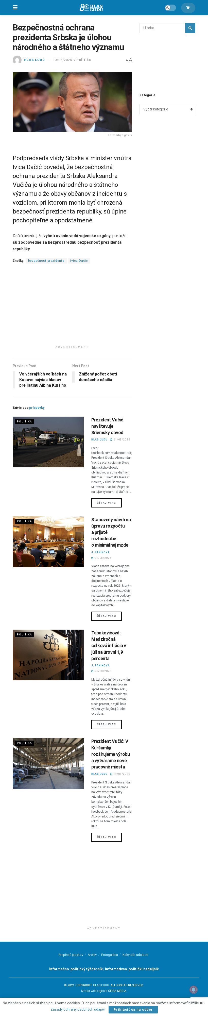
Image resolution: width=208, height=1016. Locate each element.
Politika (83, 60)
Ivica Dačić (79, 261)
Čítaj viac (109, 502)
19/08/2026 (121, 774)
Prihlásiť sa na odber (133, 1009)
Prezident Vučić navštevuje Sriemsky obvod (107, 426)
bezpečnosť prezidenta (46, 261)
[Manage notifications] (193, 990)
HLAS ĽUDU (34, 60)
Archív (92, 955)
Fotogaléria (109, 955)
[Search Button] (190, 28)
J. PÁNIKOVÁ (100, 552)
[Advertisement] (72, 307)
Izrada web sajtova (94, 991)
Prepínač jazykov (71, 955)
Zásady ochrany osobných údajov (77, 1009)
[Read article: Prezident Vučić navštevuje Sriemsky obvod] (48, 442)
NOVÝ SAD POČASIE (167, 62)
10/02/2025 (62, 60)
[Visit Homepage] (91, 8)
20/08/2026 (102, 671)
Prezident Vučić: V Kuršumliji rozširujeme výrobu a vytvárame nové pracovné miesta (110, 754)
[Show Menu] (15, 7)
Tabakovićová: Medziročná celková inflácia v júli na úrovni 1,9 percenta (108, 645)
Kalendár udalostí (135, 955)
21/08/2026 (121, 439)
